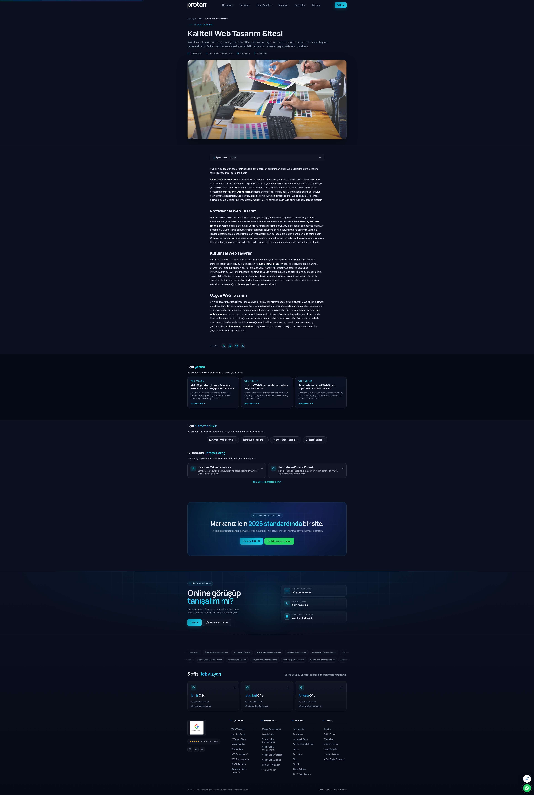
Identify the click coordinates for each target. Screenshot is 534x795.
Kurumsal (285, 6)
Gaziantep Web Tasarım (225, 660)
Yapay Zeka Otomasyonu (268, 748)
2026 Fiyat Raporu (302, 774)
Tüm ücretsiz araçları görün (267, 482)
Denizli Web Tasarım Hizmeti (254, 660)
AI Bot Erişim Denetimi (334, 759)
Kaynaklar (302, 6)
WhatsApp (329, 739)
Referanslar (298, 734)
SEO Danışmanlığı (240, 754)
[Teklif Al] (527, 779)
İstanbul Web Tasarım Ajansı (308, 660)
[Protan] (197, 5)
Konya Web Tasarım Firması (199, 652)
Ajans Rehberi (299, 769)
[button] (242, 722)
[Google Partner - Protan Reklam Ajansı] (196, 728)
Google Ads (237, 749)
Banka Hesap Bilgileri (303, 744)
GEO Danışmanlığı (240, 759)
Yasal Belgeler (331, 749)
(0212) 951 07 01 (255, 701)
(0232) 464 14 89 (201, 701)
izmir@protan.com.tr (202, 706)
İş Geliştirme (268, 734)
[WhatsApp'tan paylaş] (242, 345)
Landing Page (238, 734)
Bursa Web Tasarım (308, 652)
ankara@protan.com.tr (311, 706)
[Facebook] (202, 749)
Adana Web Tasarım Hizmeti (335, 652)
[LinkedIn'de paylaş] (230, 345)
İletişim (316, 5)
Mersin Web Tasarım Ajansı (253, 652)
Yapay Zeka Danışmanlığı (268, 740)
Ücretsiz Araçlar (331, 754)
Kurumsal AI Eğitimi (271, 765)
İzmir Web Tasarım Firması (282, 652)
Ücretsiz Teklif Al (251, 541)
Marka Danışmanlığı (271, 729)
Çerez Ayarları (340, 790)
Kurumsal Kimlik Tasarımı (239, 770)
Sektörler (246, 6)
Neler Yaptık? (264, 6)
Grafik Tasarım (238, 764)
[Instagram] (189, 749)
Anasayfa (191, 18)
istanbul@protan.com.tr (258, 706)
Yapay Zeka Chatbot (272, 755)
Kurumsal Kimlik (300, 739)
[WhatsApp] (527, 788)
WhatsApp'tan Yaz (219, 622)
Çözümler (228, 6)
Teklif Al (340, 5)
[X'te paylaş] (223, 345)
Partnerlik (297, 754)
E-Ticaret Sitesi (238, 739)
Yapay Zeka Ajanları (272, 760)
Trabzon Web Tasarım (226, 652)
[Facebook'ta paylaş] (236, 345)
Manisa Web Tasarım (281, 660)
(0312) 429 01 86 (309, 701)
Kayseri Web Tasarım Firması (196, 660)
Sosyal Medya (238, 744)
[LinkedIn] (196, 749)
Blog (200, 18)
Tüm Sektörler (269, 770)
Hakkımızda (298, 729)
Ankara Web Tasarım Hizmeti (339, 660)
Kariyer (296, 749)
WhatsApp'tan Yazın (281, 541)
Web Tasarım (237, 729)
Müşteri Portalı (331, 744)
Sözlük (296, 764)
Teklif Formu (330, 734)
